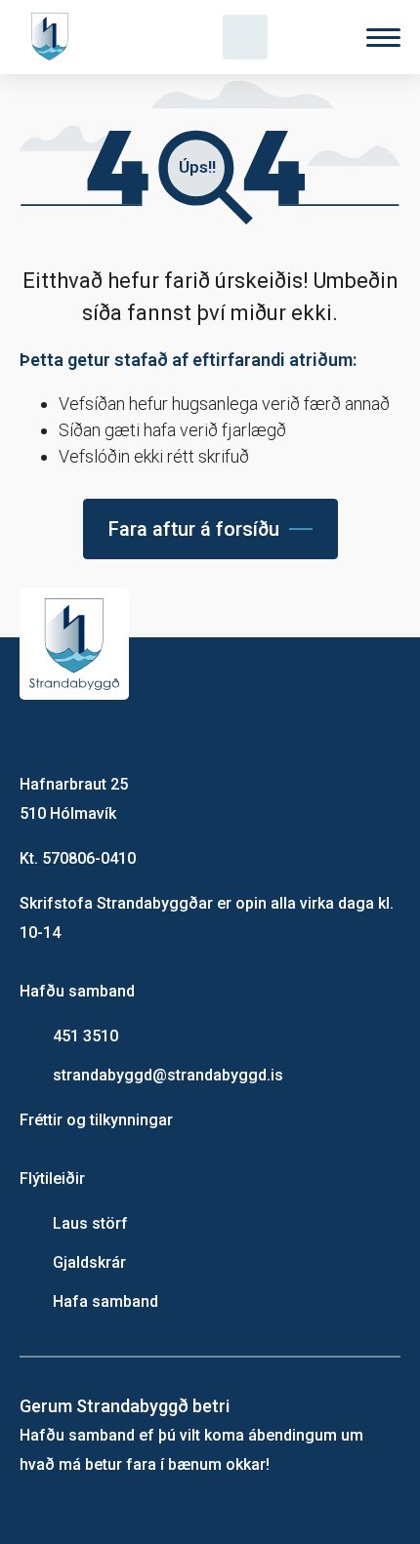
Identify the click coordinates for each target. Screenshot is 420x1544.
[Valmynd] (383, 37)
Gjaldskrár (89, 1262)
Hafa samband (105, 1301)
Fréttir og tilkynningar (96, 1120)
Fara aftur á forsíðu (193, 529)
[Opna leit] (245, 37)
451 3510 (85, 1036)
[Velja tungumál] (314, 37)
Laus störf (90, 1223)
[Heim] (54, 37)
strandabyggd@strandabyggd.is (168, 1075)
